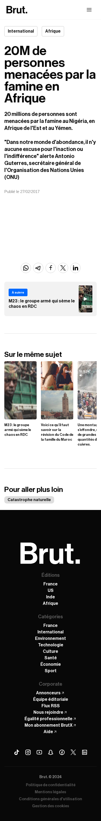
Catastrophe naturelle (29, 500)
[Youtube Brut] (39, 752)
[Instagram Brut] (28, 752)
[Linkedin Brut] (84, 752)
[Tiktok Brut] (16, 752)
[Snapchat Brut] (50, 752)
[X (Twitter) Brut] (73, 752)
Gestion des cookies (50, 806)
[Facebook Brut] (62, 752)
